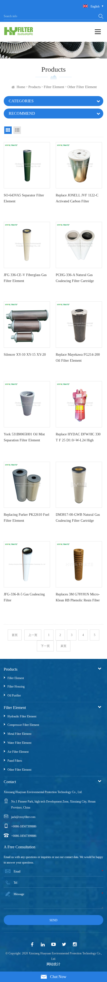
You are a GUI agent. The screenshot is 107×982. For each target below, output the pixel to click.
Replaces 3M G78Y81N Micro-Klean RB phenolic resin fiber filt (78, 598)
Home (21, 87)
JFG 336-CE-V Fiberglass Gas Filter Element (25, 278)
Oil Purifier (14, 695)
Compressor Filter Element (23, 725)
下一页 (45, 646)
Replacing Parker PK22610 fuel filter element (26, 517)
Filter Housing (16, 686)
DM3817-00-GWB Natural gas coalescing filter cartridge (78, 517)
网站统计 (53, 964)
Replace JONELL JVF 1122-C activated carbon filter (77, 198)
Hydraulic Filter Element (21, 716)
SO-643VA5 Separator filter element (24, 198)
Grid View (8, 130)
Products (34, 87)
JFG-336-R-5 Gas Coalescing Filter (24, 597)
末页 (63, 646)
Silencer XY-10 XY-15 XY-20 (25, 354)
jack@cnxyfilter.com (23, 817)
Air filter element (18, 751)
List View (17, 130)
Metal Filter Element (19, 734)
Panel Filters (14, 760)
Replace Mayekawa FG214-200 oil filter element (78, 357)
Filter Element (54, 87)
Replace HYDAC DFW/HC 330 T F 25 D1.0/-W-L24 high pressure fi (78, 438)
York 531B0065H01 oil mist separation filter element (24, 437)
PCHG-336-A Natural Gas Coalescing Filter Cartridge (75, 278)
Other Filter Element (82, 87)
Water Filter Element (19, 743)
